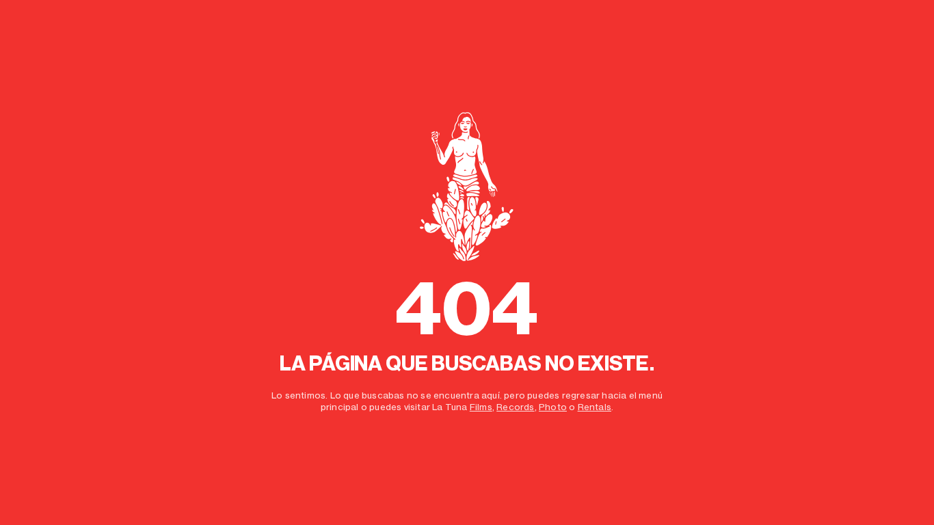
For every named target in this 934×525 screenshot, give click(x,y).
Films (481, 406)
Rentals (594, 406)
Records (515, 406)
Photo (553, 406)
